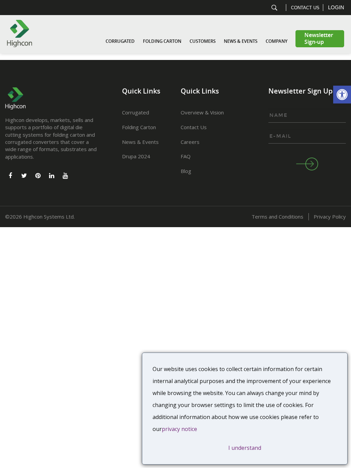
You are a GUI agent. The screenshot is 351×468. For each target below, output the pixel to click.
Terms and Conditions (277, 216)
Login (336, 7)
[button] (342, 94)
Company (277, 41)
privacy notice (179, 429)
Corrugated (120, 41)
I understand (244, 448)
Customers (203, 41)
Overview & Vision (202, 112)
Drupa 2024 (136, 156)
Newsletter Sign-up (318, 38)
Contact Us (305, 7)
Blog (186, 171)
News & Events (240, 41)
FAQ (186, 156)
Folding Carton (162, 41)
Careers (190, 141)
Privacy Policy (330, 216)
